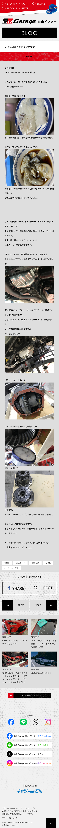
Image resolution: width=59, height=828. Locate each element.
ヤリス (48, 563)
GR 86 (6, 563)
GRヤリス (35, 563)
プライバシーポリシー (11, 818)
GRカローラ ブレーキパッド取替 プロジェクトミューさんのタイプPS (44, 643)
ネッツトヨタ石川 (11, 568)
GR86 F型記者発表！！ (41, 673)
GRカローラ (20, 563)
